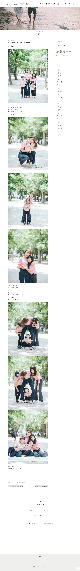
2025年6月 (58, 81)
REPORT (64, 4)
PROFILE (58, 4)
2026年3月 (58, 70)
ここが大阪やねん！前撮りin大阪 (15, 486)
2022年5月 (58, 134)
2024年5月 (58, 100)
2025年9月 (58, 76)
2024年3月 (58, 103)
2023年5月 (58, 116)
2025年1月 (58, 88)
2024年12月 (58, 90)
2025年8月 (58, 78)
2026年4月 (58, 69)
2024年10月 (58, 93)
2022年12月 (58, 124)
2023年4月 (58, 118)
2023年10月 (58, 109)
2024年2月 (58, 104)
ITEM (70, 4)
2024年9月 (58, 94)
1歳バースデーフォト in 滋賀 (61, 45)
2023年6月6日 (12, 40)
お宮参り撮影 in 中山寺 (60, 47)
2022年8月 (58, 130)
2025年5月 (58, 82)
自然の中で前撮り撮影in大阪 (41, 486)
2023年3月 (58, 119)
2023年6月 (58, 115)
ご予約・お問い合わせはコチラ (40, 516)
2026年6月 (58, 66)
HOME (41, 4)
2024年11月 (58, 91)
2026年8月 (58, 65)
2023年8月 (58, 112)
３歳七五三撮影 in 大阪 (60, 52)
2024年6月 (58, 98)
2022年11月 (58, 125)
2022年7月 (58, 131)
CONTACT (75, 4)
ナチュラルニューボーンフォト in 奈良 (63, 50)
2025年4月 (58, 84)
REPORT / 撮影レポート (19, 482)
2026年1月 (58, 72)
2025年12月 (58, 73)
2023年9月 (58, 110)
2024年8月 (58, 96)
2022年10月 (58, 127)
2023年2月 (58, 121)
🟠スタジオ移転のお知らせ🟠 (62, 55)
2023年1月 (58, 122)
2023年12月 (58, 107)
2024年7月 (58, 97)
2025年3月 (58, 85)
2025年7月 (58, 79)
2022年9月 (58, 128)
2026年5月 (58, 67)
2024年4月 (58, 101)
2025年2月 (58, 87)
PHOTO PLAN (47, 4)
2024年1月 (58, 106)
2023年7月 (58, 113)
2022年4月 (58, 135)
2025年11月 (58, 75)
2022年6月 (58, 132)
